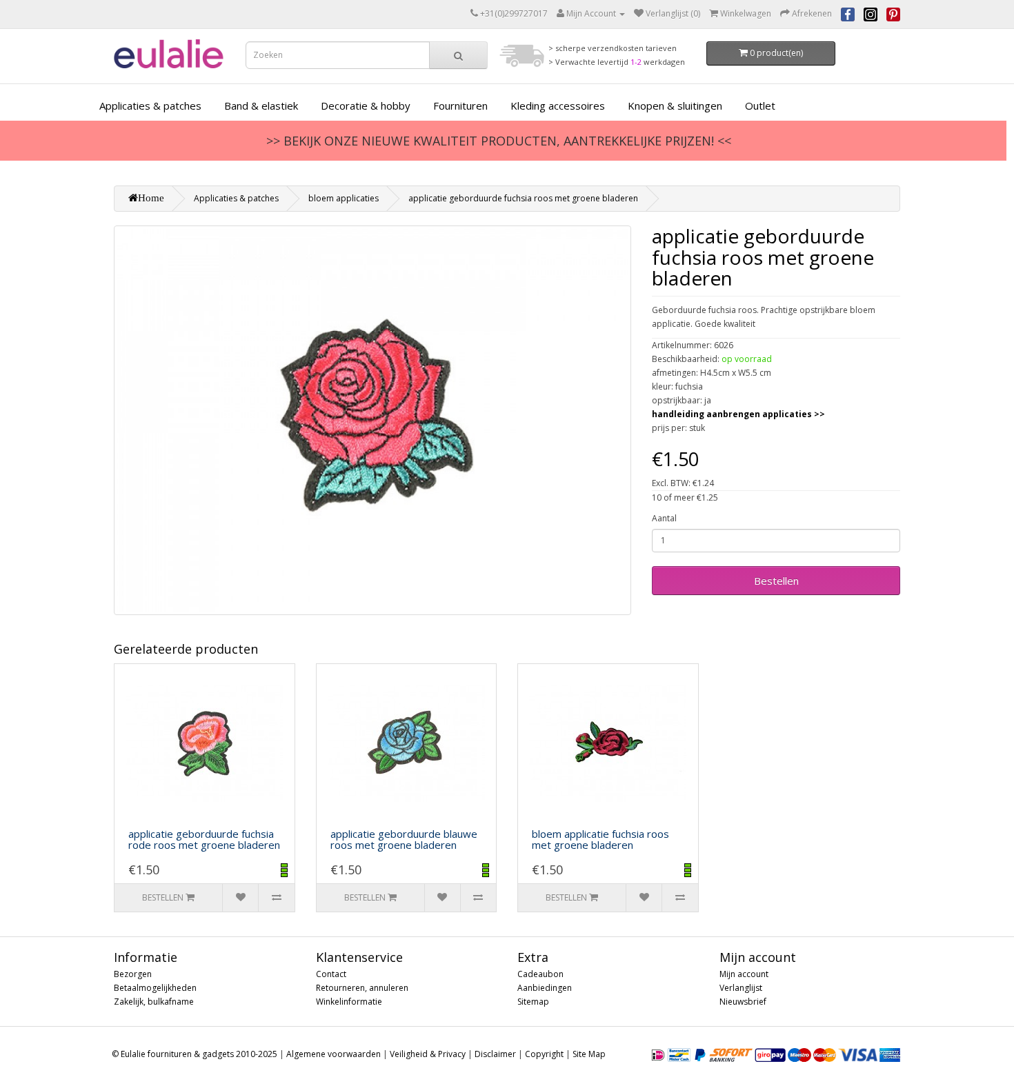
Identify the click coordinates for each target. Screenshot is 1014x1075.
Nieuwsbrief (742, 1001)
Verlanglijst (740, 988)
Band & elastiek (261, 105)
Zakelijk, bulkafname (154, 1001)
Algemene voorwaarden (333, 1054)
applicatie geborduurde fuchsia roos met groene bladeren (523, 198)
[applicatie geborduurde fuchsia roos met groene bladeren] (372, 420)
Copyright (544, 1054)
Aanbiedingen (544, 988)
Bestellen (776, 580)
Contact (331, 974)
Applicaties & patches (150, 105)
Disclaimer (495, 1054)
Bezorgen (133, 974)
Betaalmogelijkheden (155, 988)
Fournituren (460, 105)
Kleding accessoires (557, 105)
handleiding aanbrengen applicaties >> (738, 414)
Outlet (760, 105)
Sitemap (533, 1001)
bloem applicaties (343, 198)
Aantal (664, 518)
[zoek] (458, 55)
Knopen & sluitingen (675, 105)
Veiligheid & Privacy (428, 1054)
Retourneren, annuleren (362, 988)
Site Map (589, 1054)
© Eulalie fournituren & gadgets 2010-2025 (194, 1054)
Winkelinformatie (349, 1001)
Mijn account (743, 974)
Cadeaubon (540, 974)
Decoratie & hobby (365, 105)
